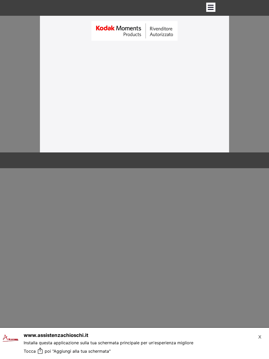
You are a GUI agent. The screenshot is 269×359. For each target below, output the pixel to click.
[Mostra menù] (210, 7)
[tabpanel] (134, 31)
